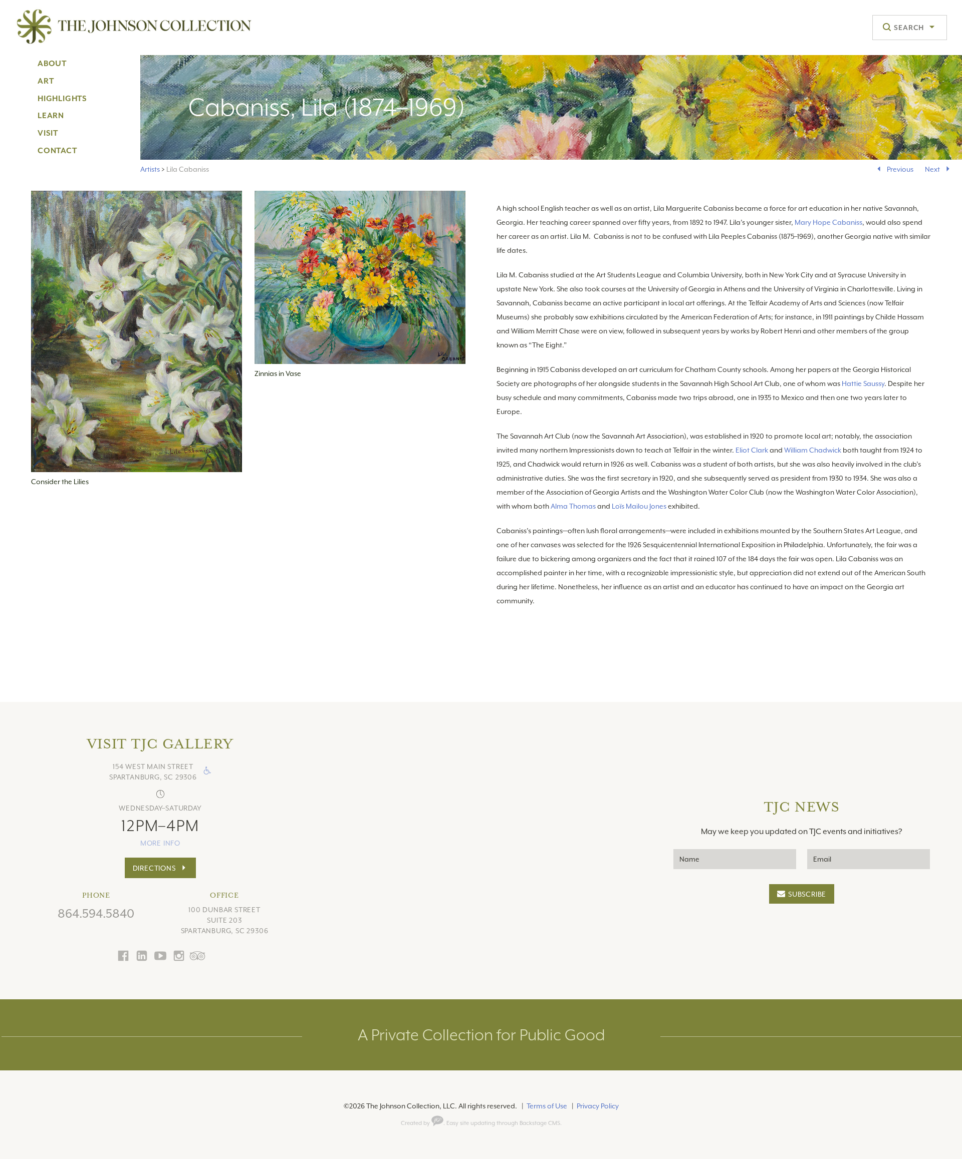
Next (932, 169)
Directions (154, 868)
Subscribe (807, 894)
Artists (150, 169)
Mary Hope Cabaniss (828, 222)
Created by (416, 1123)
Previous (900, 169)
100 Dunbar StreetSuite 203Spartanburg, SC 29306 (225, 920)
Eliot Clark (752, 450)
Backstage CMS (540, 1123)
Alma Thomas (573, 506)
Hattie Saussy (863, 383)
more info (160, 843)
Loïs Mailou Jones (639, 506)
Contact (57, 150)
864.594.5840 (96, 914)
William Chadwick (812, 450)
